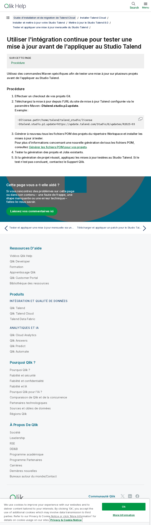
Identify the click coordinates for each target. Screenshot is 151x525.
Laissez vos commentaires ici (31, 211)
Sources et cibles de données (30, 408)
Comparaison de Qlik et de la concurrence (38, 397)
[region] (74, 512)
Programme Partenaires (26, 460)
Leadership (17, 438)
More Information (124, 515)
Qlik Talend (17, 308)
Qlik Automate (19, 351)
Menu (145, 7)
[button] (140, 119)
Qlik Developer (20, 261)
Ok (123, 506)
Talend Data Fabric (22, 319)
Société (15, 432)
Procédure (18, 62)
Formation (16, 266)
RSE (12, 443)
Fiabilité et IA (18, 386)
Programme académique (26, 454)
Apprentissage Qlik (23, 272)
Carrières (16, 465)
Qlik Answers (19, 340)
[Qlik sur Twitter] (123, 496)
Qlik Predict (17, 346)
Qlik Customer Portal (24, 277)
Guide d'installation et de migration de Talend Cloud (44, 17)
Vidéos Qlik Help (21, 256)
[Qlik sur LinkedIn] (130, 496)
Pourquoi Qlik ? (20, 370)
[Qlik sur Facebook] (137, 496)
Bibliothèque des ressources (29, 283)
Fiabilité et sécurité (23, 375)
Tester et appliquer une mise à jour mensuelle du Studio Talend (50, 27)
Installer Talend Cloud (93, 17)
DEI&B (14, 449)
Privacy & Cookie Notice (66, 519)
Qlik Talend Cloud (22, 313)
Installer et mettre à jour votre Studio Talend (39, 22)
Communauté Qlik (101, 496)
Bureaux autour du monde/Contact (33, 476)
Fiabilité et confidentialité (27, 381)
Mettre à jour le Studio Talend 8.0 (88, 22)
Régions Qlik (18, 413)
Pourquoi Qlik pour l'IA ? (26, 392)
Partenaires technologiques (28, 402)
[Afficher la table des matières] (8, 17)
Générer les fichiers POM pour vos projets (58, 147)
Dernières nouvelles (23, 470)
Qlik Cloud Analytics (23, 335)
